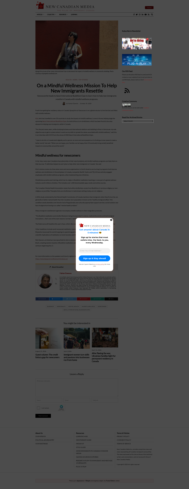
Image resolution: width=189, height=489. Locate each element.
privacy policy (99, 264)
